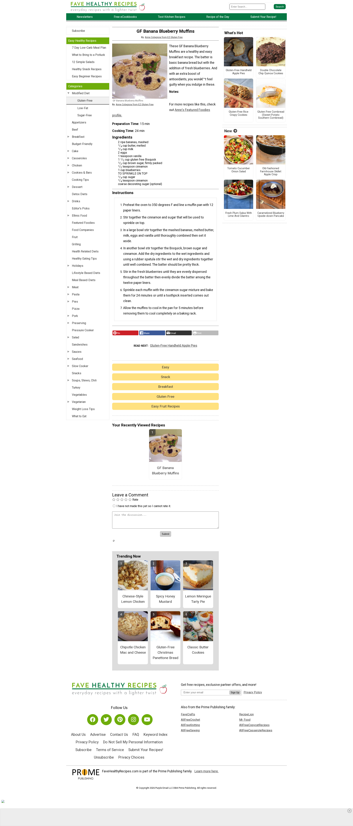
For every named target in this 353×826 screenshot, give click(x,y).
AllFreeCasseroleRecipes (255, 730)
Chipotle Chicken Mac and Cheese (133, 650)
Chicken (77, 165)
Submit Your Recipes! (145, 750)
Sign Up (235, 692)
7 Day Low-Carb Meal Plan (89, 47)
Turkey (76, 387)
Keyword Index (155, 734)
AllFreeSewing (190, 730)
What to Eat (79, 416)
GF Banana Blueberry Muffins (165, 470)
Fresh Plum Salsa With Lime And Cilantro (238, 215)
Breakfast (78, 137)
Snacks (76, 373)
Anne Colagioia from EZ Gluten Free (164, 37)
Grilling (76, 244)
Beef (75, 129)
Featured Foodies (83, 223)
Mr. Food (244, 719)
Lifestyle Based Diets (86, 273)
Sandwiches (80, 344)
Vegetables (79, 394)
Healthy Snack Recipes (86, 69)
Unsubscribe (104, 757)
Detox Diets (79, 194)
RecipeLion (246, 714)
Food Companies (83, 230)
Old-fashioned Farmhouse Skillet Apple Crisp (270, 171)
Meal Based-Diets (83, 280)
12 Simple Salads (83, 62)
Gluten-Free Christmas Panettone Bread (165, 652)
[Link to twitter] (106, 719)
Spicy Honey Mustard (165, 599)
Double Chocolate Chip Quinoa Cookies (270, 72)
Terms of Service (110, 750)
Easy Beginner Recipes (87, 76)
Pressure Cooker (83, 330)
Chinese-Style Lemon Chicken (133, 599)
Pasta (75, 294)
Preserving (79, 323)
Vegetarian (79, 402)
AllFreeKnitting (190, 725)
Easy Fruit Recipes (165, 406)
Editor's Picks (81, 208)
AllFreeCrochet (190, 719)
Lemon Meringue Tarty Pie (198, 599)
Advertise (98, 734)
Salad (75, 337)
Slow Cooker (80, 366)
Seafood (77, 359)
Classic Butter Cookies (198, 650)
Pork (75, 316)
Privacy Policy (87, 742)
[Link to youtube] (147, 719)
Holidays (77, 265)
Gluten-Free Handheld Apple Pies (173, 345)
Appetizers (79, 122)
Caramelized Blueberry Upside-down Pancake (270, 215)
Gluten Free (165, 396)
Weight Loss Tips (83, 409)
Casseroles (79, 158)
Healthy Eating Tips (84, 258)
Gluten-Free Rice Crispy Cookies (238, 113)
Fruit (75, 237)
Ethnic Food (79, 215)
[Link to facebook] (92, 719)
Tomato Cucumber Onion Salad (238, 170)
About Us (78, 734)
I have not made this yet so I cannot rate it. (144, 506)
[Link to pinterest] (119, 719)
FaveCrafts (188, 714)
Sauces (76, 351)
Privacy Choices (131, 757)
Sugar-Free (84, 115)
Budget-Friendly (82, 144)
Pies (75, 301)
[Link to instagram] (133, 719)
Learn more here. (207, 771)
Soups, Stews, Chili (84, 380)
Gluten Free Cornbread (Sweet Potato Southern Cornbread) (270, 114)
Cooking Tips (80, 180)
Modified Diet (81, 93)
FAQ (135, 734)
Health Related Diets (85, 251)
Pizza (75, 308)
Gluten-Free (84, 100)
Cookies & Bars (82, 172)
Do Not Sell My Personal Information (133, 742)
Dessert (77, 187)
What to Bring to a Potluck (88, 55)
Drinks (76, 201)
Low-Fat (82, 108)
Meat (75, 287)
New (228, 131)
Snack (165, 377)
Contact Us (119, 734)
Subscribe (78, 31)
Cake (75, 151)
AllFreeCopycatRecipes (254, 725)
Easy (165, 367)
